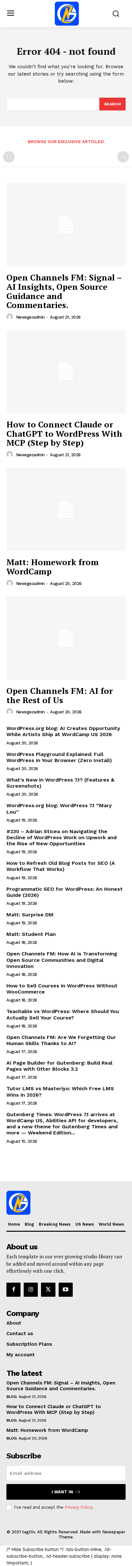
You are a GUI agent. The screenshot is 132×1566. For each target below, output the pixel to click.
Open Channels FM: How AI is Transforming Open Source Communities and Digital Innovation (61, 960)
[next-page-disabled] (123, 157)
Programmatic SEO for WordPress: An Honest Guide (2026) (64, 892)
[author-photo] (10, 317)
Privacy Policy (78, 1507)
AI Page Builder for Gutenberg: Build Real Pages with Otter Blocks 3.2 (59, 1066)
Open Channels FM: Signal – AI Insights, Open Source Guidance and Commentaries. (64, 291)
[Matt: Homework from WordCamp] (66, 509)
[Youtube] (66, 1290)
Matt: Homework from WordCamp (52, 566)
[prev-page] (9, 157)
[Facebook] (13, 1290)
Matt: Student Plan (31, 934)
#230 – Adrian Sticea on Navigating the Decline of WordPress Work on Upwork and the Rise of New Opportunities (61, 837)
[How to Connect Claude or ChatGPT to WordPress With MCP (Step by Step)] (66, 371)
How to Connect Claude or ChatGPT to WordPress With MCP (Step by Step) (64, 433)
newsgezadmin (30, 317)
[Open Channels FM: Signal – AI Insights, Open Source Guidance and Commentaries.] (66, 224)
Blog (11, 1396)
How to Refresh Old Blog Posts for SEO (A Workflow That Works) (60, 866)
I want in (62, 1491)
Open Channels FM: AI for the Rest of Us (59, 695)
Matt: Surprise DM (30, 915)
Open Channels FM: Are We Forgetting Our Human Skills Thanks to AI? (61, 1040)
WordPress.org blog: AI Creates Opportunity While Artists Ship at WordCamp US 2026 (63, 731)
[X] (48, 1290)
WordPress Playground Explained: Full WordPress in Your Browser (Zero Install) (59, 757)
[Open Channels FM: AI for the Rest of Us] (66, 638)
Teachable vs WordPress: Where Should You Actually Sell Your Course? (62, 1014)
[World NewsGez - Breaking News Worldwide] (67, 14)
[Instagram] (31, 1290)
